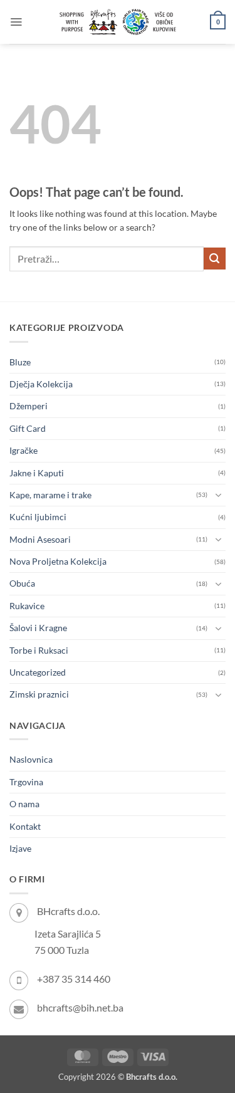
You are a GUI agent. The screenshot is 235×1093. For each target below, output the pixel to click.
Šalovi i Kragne (38, 627)
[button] (16, 22)
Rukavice (26, 605)
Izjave (20, 848)
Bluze (20, 362)
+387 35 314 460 (73, 979)
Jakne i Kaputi (36, 473)
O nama (24, 803)
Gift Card (27, 428)
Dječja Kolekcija (41, 384)
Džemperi (28, 405)
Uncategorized (37, 672)
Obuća (22, 583)
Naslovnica (31, 759)
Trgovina (26, 782)
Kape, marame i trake (50, 494)
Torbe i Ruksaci (38, 650)
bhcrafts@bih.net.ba (80, 1007)
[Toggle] (218, 495)
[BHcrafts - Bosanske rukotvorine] (117, 22)
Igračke (23, 450)
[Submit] (215, 258)
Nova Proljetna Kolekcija (58, 561)
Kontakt (25, 826)
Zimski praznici (39, 694)
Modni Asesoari (40, 539)
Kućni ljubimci (37, 516)
